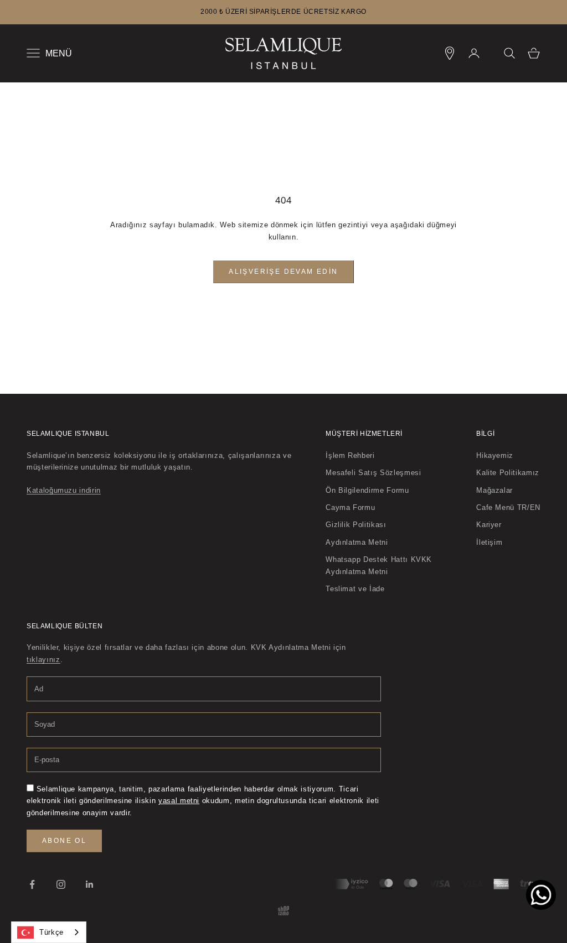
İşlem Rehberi (350, 455)
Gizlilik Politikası (356, 524)
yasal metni (178, 800)
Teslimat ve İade (355, 589)
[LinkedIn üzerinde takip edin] (89, 884)
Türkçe (51, 932)
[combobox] (48, 932)
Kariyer (489, 524)
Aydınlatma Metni (357, 542)
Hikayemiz (494, 455)
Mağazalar (494, 490)
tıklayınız (43, 659)
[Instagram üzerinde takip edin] (60, 884)
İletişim (489, 542)
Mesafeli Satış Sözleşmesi (373, 472)
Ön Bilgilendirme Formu (367, 490)
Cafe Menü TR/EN (508, 507)
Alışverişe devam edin (283, 271)
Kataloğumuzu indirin (64, 490)
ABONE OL (64, 841)
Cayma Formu (350, 507)
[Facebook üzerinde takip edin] (32, 884)
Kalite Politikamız (507, 472)
